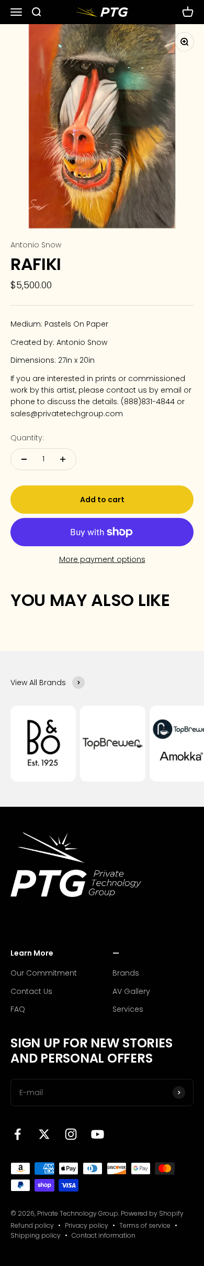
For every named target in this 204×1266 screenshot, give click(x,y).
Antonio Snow (35, 245)
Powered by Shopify (152, 1213)
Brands (125, 973)
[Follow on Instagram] (71, 1134)
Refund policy (32, 1225)
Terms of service (145, 1225)
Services (127, 1009)
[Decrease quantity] (24, 459)
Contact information (103, 1235)
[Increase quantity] (63, 459)
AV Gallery (131, 991)
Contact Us (31, 991)
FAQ (17, 1009)
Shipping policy (35, 1235)
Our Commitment (43, 973)
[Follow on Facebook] (17, 1134)
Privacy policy (86, 1225)
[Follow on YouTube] (97, 1134)
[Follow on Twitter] (44, 1134)
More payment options (102, 559)
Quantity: (27, 437)
